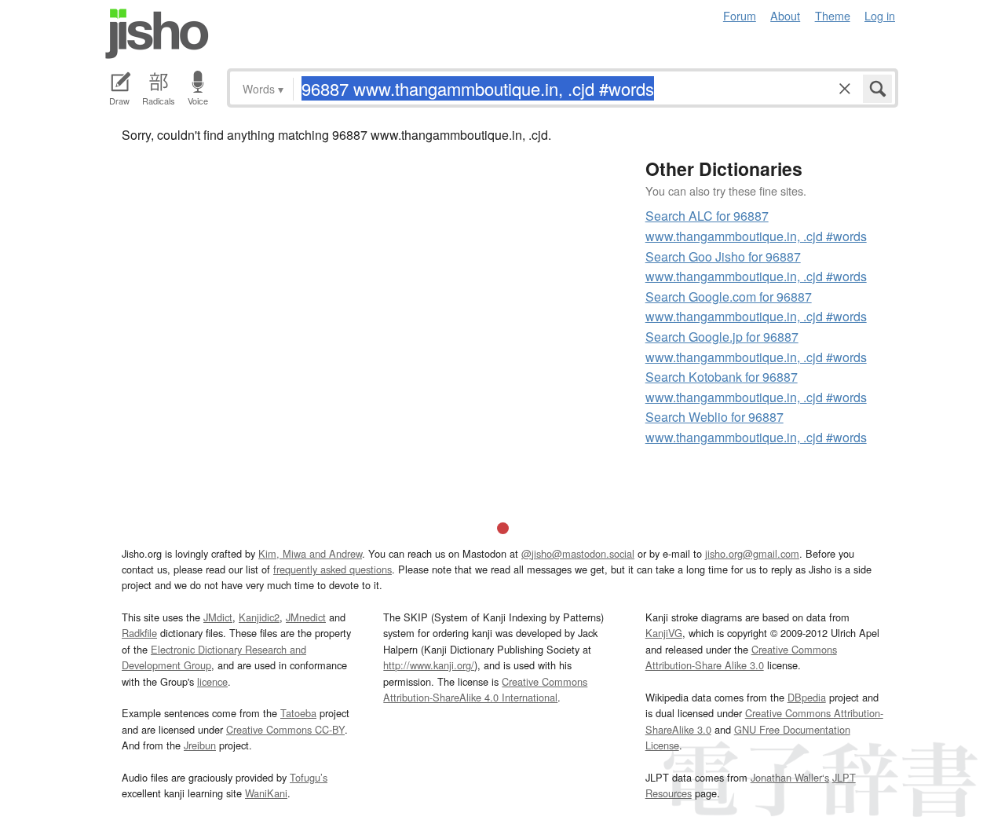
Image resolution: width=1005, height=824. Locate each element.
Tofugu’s (308, 777)
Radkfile (139, 632)
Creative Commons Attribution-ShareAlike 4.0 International (485, 689)
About (785, 15)
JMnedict (306, 617)
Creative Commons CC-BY (285, 729)
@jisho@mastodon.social (577, 553)
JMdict (217, 617)
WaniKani (266, 793)
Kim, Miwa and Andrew (310, 553)
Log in (879, 15)
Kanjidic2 (259, 617)
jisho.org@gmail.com (752, 553)
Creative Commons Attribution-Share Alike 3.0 (741, 657)
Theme (832, 15)
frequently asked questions (332, 569)
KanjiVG (663, 632)
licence (212, 681)
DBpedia (807, 697)
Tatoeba (298, 712)
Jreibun (200, 745)
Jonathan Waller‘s (790, 777)
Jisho (157, 34)
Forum (739, 15)
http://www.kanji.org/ (428, 664)
